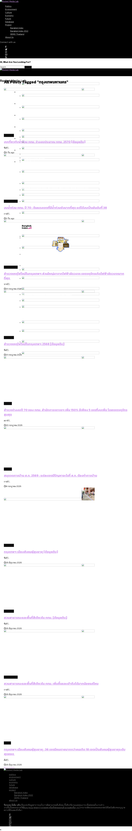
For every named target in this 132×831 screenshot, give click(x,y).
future (8, 18)
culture (8, 12)
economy (9, 15)
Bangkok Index (16, 27)
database (9, 21)
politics (8, 6)
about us (9, 37)
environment (11, 9)
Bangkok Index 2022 (19, 31)
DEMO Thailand (17, 34)
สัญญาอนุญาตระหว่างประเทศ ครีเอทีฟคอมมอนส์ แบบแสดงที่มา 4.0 (51, 807)
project (8, 24)
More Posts (9, 767)
